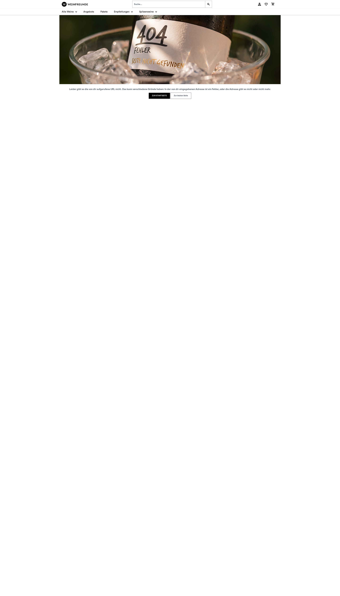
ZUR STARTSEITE (159, 96)
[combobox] (168, 4)
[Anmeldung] (259, 4)
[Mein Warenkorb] (272, 3)
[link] (159, 96)
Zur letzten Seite (181, 96)
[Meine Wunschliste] (266, 4)
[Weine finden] (208, 4)
